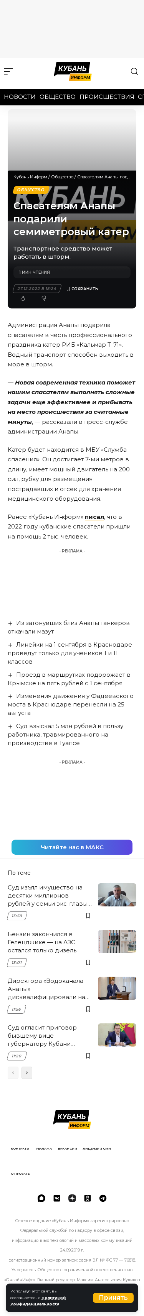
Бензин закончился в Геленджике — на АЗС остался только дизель (42, 942)
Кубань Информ (30, 177)
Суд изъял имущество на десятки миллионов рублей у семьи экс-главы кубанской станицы (48, 896)
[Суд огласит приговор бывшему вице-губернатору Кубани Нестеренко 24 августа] (117, 1035)
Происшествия (106, 96)
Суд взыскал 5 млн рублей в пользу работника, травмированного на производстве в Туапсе (65, 734)
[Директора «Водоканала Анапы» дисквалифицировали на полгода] (117, 988)
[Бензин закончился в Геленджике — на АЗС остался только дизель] (117, 941)
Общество (58, 96)
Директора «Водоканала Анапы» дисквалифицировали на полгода (46, 989)
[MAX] (41, 1198)
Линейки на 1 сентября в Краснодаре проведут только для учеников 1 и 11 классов (70, 653)
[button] (113, 1298)
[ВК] (56, 1198)
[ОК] (87, 1198)
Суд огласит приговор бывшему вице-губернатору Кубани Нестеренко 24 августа (43, 1036)
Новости (20, 96)
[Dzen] (72, 1198)
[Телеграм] (103, 1198)
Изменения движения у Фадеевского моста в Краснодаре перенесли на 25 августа (71, 704)
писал (94, 516)
